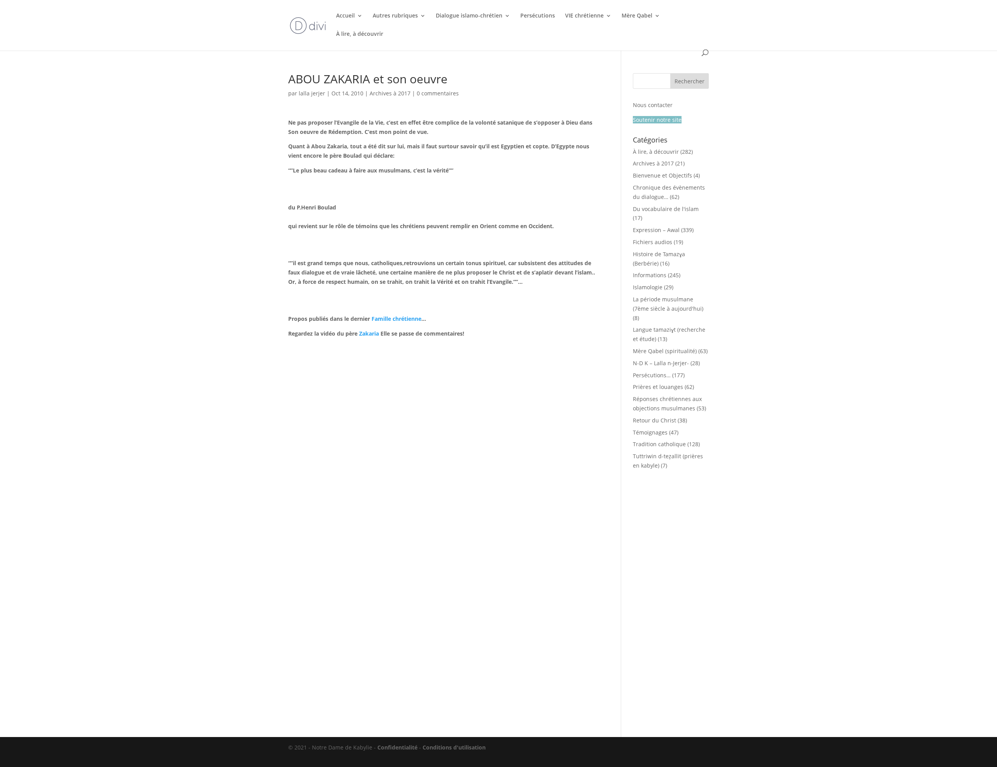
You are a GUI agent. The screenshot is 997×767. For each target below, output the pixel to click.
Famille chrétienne (396, 318)
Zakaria (369, 333)
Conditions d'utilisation (454, 747)
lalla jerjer (312, 93)
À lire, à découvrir (359, 34)
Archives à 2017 (390, 93)
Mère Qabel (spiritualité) (665, 351)
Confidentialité (397, 747)
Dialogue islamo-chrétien (469, 16)
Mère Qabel (637, 16)
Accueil (345, 16)
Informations (649, 275)
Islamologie (647, 287)
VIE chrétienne (584, 16)
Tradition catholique (659, 444)
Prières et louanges (658, 387)
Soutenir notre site (657, 119)
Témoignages (650, 432)
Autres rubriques (395, 16)
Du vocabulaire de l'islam (666, 209)
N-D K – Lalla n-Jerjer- (661, 363)
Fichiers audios (652, 242)
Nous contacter (653, 105)
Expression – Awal (656, 230)
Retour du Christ (654, 420)
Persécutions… (652, 375)
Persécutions (537, 16)
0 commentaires (438, 93)
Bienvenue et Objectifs (662, 175)
